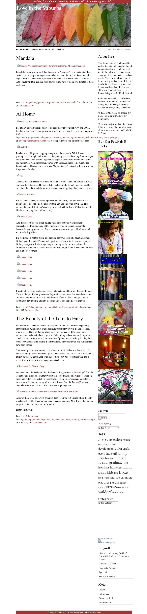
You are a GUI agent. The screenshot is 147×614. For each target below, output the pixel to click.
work (121, 493)
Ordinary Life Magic (108, 563)
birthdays (102, 444)
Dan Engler (79, 612)
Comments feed (106, 598)
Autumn (126, 439)
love (62, 419)
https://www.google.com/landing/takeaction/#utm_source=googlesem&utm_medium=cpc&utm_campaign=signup (67, 137)
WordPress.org (105, 602)
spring (102, 487)
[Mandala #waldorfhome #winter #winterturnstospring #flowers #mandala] (51, 65)
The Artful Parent (107, 576)
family (122, 453)
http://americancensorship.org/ (36, 140)
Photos (26, 49)
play (81, 306)
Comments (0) (27, 105)
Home (19, 49)
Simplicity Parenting (108, 567)
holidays (103, 467)
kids (54, 306)
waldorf (73, 102)
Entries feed (104, 593)
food (115, 458)
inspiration (51, 102)
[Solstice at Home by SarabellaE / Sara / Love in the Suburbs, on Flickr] (25, 194)
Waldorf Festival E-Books (42, 49)
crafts (126, 448)
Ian (50, 306)
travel (126, 487)
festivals (102, 458)
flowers (110, 458)
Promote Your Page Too (106, 542)
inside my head (127, 468)
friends (122, 458)
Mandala (25, 57)
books (108, 444)
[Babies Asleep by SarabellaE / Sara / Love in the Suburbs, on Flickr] (24, 216)
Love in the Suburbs (39, 7)
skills (123, 482)
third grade (120, 487)
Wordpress (62, 612)
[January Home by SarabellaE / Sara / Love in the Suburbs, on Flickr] (24, 256)
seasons (66, 102)
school (106, 483)
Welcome (60, 49)
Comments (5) (40, 422)
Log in (102, 589)
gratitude (42, 102)
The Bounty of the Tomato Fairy (49, 318)
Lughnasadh (76, 372)
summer (111, 487)
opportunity (73, 306)
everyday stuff (107, 453)
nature (59, 102)
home (45, 306)
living (58, 306)
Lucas (64, 306)
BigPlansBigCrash (93, 612)
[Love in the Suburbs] (99, 540)
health (125, 462)
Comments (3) (31, 310)
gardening (33, 102)
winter (116, 492)
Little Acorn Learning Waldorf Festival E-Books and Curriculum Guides (114, 556)
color (118, 448)
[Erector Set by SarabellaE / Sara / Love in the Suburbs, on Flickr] (23, 146)
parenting (75, 419)
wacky (90, 419)
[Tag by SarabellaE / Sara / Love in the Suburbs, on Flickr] (19, 175)
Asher (31, 306)
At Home (25, 113)
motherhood (104, 477)
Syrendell (103, 572)
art (27, 102)
